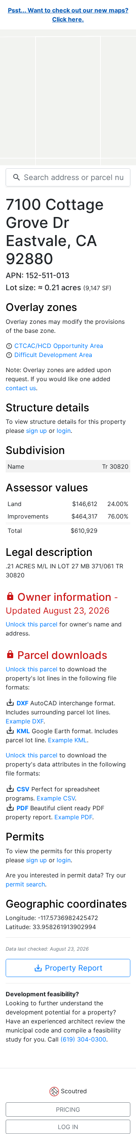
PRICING (68, 1109)
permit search (25, 884)
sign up (36, 430)
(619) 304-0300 (83, 1039)
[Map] (68, 97)
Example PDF (73, 817)
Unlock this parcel (31, 624)
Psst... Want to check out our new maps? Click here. (68, 14)
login (64, 430)
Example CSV (56, 798)
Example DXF (24, 721)
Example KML (67, 740)
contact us (21, 388)
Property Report (68, 967)
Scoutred (74, 1091)
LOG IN (68, 1127)
